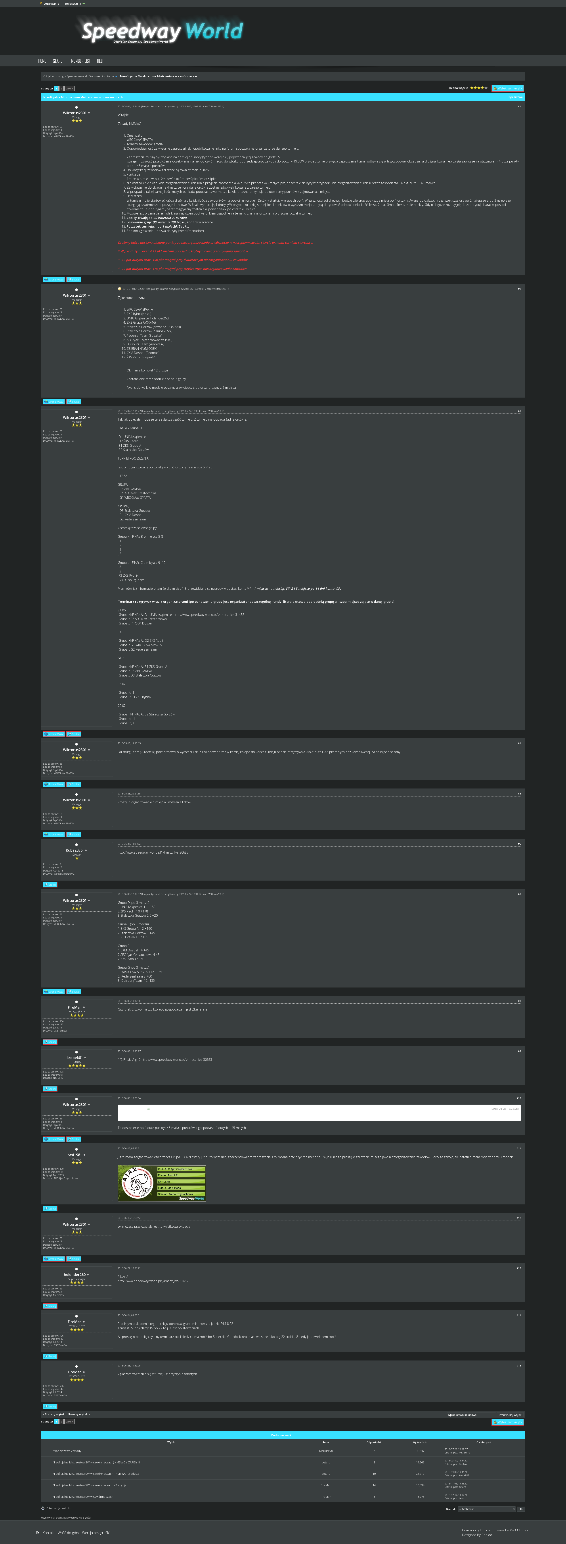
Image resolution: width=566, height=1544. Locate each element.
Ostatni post (451, 1452)
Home (42, 61)
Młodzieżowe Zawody (67, 1451)
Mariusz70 (326, 1451)
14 (374, 1485)
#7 (519, 894)
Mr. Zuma (464, 1452)
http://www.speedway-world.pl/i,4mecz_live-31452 (209, 615)
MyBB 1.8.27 (519, 1530)
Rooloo (487, 1534)
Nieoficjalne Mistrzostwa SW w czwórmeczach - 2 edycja (89, 1485)
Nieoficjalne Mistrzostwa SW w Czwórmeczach (83, 1497)
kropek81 (75, 1057)
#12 (519, 1217)
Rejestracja (73, 3)
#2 (519, 288)
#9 (519, 1051)
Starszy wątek (55, 1414)
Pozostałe (94, 76)
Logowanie (51, 3)
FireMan (75, 1007)
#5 (519, 793)
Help (100, 61)
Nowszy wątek (78, 1414)
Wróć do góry (68, 1532)
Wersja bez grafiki (95, 1532)
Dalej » (69, 88)
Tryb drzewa (515, 97)
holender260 (75, 1274)
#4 (519, 743)
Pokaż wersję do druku (58, 1508)
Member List (80, 61)
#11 (519, 1148)
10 (374, 1474)
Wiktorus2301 (75, 112)
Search (59, 61)
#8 (519, 1001)
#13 (519, 1268)
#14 (519, 1315)
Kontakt (48, 1532)
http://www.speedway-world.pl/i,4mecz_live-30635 (153, 852)
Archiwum (108, 76)
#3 (519, 411)
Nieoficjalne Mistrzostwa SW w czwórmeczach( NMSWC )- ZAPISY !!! (96, 1462)
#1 (519, 106)
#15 (519, 1365)
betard (325, 1462)
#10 (519, 1098)
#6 (519, 843)
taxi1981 (74, 1154)
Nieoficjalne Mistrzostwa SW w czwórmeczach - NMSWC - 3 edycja (96, 1474)
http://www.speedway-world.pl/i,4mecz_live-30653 (177, 1059)
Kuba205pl (75, 850)
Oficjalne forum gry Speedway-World (65, 76)
